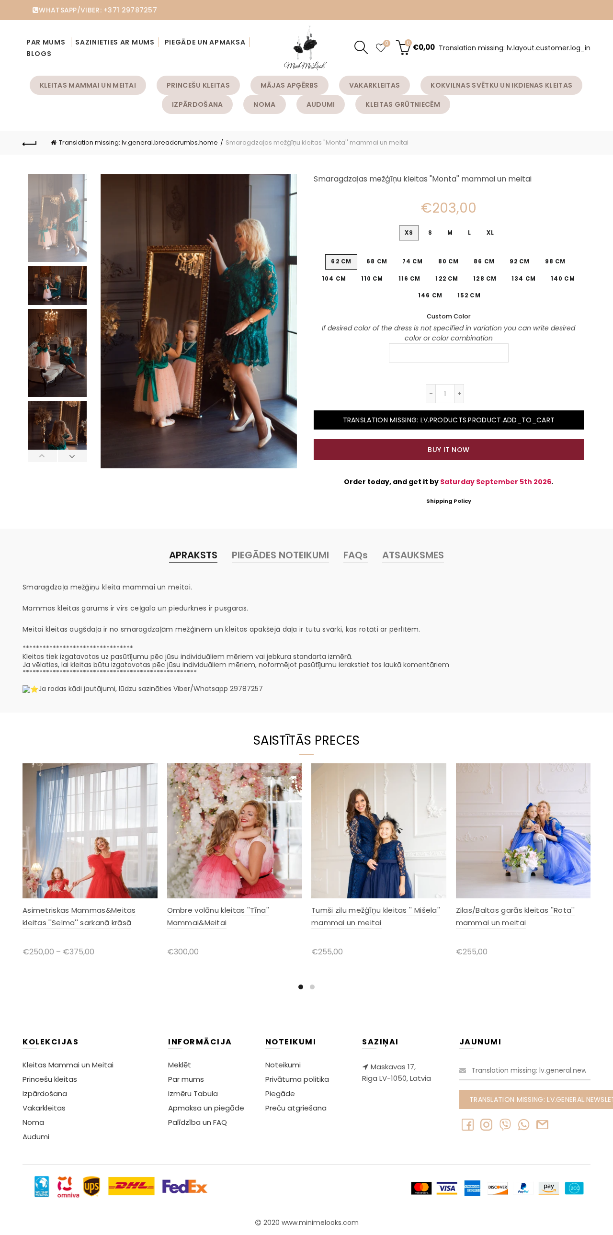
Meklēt (179, 1065)
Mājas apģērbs (289, 85)
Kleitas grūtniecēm (402, 104)
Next (72, 456)
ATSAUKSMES (413, 555)
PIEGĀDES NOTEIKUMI (280, 555)
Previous (42, 456)
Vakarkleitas (374, 85)
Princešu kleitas (198, 85)
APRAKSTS (193, 555)
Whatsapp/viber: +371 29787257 (98, 10)
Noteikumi (283, 1065)
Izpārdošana (197, 104)
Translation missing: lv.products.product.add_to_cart (449, 420)
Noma (264, 104)
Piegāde (280, 1093)
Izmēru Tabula (193, 1093)
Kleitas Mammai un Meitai (88, 85)
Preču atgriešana (296, 1108)
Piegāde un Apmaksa (205, 42)
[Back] (30, 142)
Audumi (320, 104)
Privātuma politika (297, 1079)
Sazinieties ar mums (114, 42)
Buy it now (448, 449)
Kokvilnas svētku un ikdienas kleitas (501, 85)
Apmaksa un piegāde (206, 1108)
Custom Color (449, 316)
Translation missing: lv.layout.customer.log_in (514, 48)
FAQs (355, 555)
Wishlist (386, 44)
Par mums (46, 42)
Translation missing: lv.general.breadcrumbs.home (138, 142)
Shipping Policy (448, 501)
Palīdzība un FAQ (197, 1122)
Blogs (39, 53)
